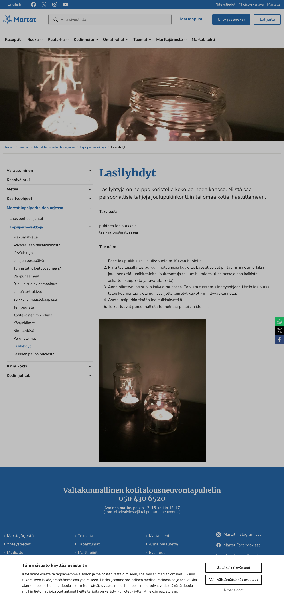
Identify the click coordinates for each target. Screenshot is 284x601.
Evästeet (157, 552)
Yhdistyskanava (251, 4)
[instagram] (54, 4)
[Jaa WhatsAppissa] (279, 321)
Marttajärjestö (169, 39)
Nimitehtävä (23, 330)
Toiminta (85, 535)
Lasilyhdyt (22, 346)
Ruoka (33, 39)
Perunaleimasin (26, 338)
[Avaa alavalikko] (41, 39)
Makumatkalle (25, 237)
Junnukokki (17, 366)
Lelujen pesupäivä (28, 260)
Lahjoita (267, 19)
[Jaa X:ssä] (279, 330)
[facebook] (33, 4)
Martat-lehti (203, 39)
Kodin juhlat (18, 375)
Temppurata (23, 307)
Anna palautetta (163, 544)
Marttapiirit (87, 552)
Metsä (12, 189)
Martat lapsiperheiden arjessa (54, 147)
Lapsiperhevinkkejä (93, 147)
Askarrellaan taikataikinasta (36, 245)
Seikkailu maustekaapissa (35, 299)
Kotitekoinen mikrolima (32, 315)
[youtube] (65, 4)
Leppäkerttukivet (27, 291)
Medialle (15, 552)
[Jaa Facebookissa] (279, 339)
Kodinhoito (84, 39)
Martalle (274, 4)
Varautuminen (20, 170)
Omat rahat (113, 39)
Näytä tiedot (234, 589)
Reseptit (13, 39)
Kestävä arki (18, 179)
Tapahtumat (89, 544)
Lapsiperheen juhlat (26, 218)
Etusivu (8, 147)
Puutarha (56, 39)
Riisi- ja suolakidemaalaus (35, 283)
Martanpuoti (191, 19)
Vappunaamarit (26, 276)
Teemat (140, 39)
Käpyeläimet (24, 322)
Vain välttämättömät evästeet (233, 579)
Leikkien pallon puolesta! (34, 354)
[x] (44, 4)
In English (12, 4)
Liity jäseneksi (231, 19)
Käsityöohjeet (19, 198)
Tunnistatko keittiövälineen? (37, 268)
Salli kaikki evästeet (233, 567)
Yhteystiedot (225, 4)
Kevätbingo (23, 252)
